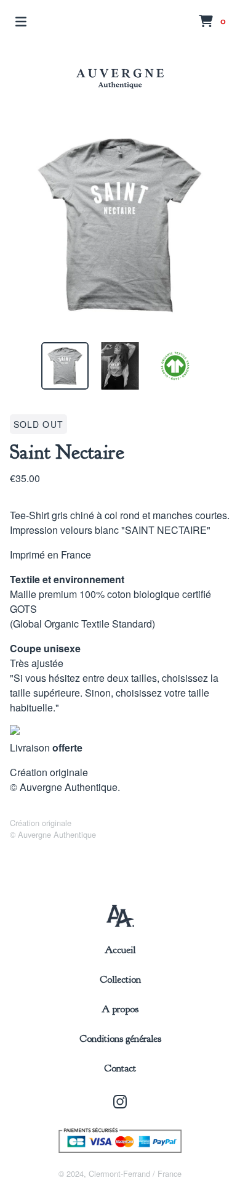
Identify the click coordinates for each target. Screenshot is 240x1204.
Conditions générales (120, 1039)
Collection (120, 979)
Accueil (120, 950)
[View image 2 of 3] (120, 366)
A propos (120, 1009)
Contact (120, 1068)
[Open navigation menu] (21, 21)
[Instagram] (120, 1102)
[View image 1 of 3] (65, 366)
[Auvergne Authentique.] (120, 78)
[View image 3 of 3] (175, 366)
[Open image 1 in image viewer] (120, 224)
